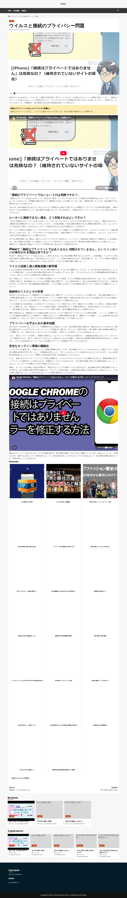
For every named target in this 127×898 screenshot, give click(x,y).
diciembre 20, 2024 (23, 823)
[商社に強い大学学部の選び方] (21, 810)
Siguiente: (109, 788)
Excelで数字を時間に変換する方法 (85, 851)
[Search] (118, 10)
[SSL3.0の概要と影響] (49, 810)
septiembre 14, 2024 (24, 29)
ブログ (11, 21)
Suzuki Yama (14, 29)
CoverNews (73, 895)
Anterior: (19, 788)
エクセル (80, 845)
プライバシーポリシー (15, 874)
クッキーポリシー (14, 882)
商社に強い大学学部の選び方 (19, 821)
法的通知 (11, 878)
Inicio (9, 10)
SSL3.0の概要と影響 (44, 821)
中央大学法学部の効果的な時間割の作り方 (108, 851)
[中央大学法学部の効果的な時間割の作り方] (108, 841)
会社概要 (16, 10)
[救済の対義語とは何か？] (77, 810)
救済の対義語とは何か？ (74, 821)
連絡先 (24, 10)
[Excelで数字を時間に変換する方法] (86, 841)
